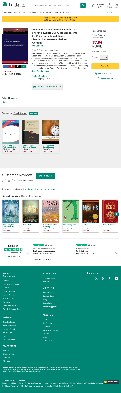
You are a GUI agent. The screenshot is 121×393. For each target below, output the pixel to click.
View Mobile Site (9, 340)
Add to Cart (105, 66)
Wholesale (46, 282)
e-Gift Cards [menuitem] (64, 13)
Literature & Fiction (10, 291)
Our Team (46, 327)
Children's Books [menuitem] (35, 13)
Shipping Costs (48, 296)
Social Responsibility (50, 330)
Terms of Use (7, 383)
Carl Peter (38, 46)
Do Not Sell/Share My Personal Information (41, 383)
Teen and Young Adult (11, 284)
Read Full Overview (40, 71)
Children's (6, 281)
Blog (4, 336)
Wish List (6, 361)
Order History (8, 357)
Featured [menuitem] (6, 13)
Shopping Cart (8, 354)
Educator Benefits (9, 326)
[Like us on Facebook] (90, 278)
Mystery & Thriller (9, 295)
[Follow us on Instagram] (116, 278)
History (5, 102)
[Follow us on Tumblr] (109, 278)
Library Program (49, 278)
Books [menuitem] (16, 13)
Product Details (38, 76)
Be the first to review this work (41, 189)
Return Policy (48, 303)
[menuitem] (100, 5)
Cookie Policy (63, 383)
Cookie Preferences (77, 383)
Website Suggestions (50, 307)
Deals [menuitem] (24, 13)
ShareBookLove (9, 322)
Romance (6, 302)
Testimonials (47, 341)
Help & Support (48, 292)
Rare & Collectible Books (12, 309)
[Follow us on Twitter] (96, 278)
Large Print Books (9, 305)
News (45, 337)
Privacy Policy (18, 383)
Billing (45, 300)
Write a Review (45, 176)
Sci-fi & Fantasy (9, 298)
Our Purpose (47, 323)
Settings (6, 350)
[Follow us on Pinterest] (103, 278)
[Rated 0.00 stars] (37, 50)
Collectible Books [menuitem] (49, 13)
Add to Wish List (105, 73)
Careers (46, 334)
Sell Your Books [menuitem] (113, 13)
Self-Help (6, 288)
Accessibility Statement (94, 383)
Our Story (46, 320)
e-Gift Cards (7, 333)
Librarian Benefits (9, 329)
